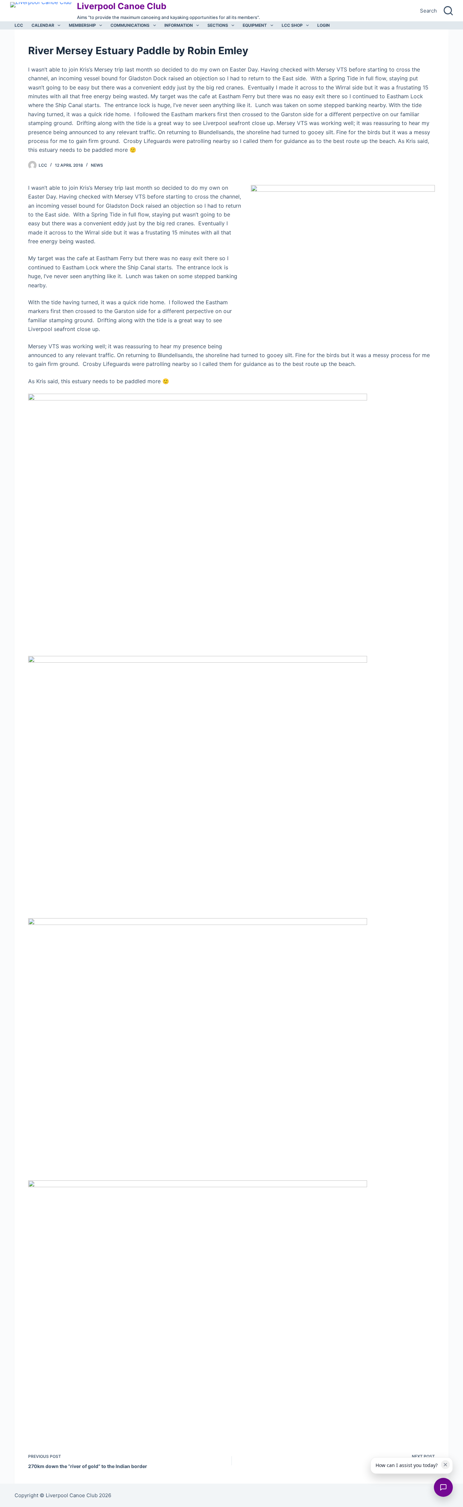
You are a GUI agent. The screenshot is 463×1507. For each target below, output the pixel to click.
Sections (217, 25)
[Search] (448, 10)
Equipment (255, 25)
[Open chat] (443, 1487)
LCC (19, 25)
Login (323, 25)
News (97, 165)
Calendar (43, 25)
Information (178, 25)
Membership (82, 25)
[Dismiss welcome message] (445, 1464)
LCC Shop (292, 25)
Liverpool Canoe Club (121, 6)
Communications (129, 25)
